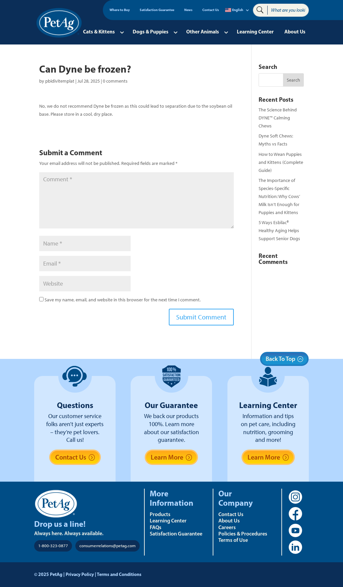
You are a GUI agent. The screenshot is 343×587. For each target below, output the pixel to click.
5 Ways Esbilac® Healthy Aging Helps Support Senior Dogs (279, 230)
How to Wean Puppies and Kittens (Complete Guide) (281, 162)
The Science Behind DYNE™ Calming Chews (278, 118)
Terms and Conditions (119, 574)
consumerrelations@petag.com (107, 545)
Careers (227, 527)
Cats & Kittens (99, 31)
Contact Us (210, 10)
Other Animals (202, 31)
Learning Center (255, 31)
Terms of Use (233, 539)
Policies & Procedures (242, 533)
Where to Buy (120, 10)
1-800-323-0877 (53, 545)
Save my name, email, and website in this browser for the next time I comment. (123, 300)
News (188, 10)
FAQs (155, 527)
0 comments (115, 81)
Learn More (167, 457)
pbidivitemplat (59, 81)
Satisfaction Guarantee (157, 10)
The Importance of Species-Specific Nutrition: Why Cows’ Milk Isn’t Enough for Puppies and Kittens (279, 196)
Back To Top (280, 359)
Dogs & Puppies (150, 31)
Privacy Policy (80, 574)
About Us (294, 31)
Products (160, 514)
